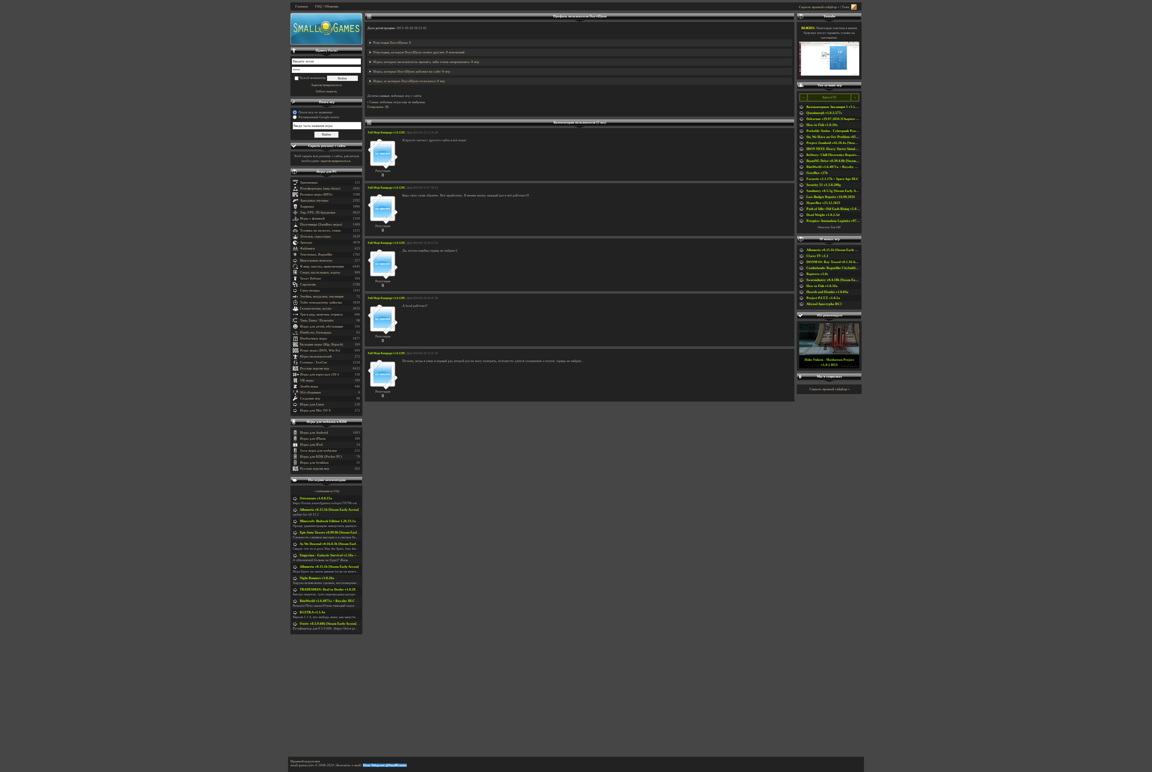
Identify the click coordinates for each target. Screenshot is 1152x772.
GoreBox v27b (817, 173)
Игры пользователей (316, 356)
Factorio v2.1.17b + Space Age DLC (832, 179)
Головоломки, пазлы (316, 308)
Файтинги (307, 248)
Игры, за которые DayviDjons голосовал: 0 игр (409, 81)
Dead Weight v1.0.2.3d (822, 215)
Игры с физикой (312, 218)
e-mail (356, 765)
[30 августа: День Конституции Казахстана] (326, 29)
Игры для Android (314, 432)
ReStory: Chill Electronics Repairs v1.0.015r (838, 155)
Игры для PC (326, 171)
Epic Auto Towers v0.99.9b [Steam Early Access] (335, 532)
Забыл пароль (326, 91)
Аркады (306, 242)
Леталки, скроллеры (315, 236)
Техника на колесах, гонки (320, 230)
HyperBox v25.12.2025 (823, 203)
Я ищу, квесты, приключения (322, 266)
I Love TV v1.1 (817, 256)
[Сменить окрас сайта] (854, 7)
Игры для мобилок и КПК (327, 421)
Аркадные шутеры (314, 200)
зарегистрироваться (335, 161)
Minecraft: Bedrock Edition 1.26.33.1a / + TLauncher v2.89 (343, 521)
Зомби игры (309, 386)
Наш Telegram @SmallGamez (385, 765)
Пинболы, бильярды (316, 332)
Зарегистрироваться (326, 85)
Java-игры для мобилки (318, 450)
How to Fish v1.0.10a (822, 125)
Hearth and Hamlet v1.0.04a (827, 292)
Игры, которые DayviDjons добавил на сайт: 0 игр (411, 71)
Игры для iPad (311, 444)
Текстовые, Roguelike (316, 254)
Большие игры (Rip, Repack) (321, 344)
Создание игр (310, 398)
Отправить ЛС (378, 107)
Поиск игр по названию (315, 112)
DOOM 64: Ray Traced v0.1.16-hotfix (834, 262)
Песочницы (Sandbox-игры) (321, 224)
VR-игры (307, 380)
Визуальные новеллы (316, 260)
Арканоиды (309, 182)
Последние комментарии (327, 480)
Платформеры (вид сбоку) (320, 188)
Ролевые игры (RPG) (316, 194)
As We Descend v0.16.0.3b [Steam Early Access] (334, 544)
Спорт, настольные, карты (320, 272)
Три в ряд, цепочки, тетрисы (321, 314)
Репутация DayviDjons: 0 (392, 42)
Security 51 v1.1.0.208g (823, 185)
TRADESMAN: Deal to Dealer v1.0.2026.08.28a (335, 589)
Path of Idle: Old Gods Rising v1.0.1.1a (835, 209)
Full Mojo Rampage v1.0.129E (386, 132)
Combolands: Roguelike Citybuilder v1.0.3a (838, 268)
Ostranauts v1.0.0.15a (316, 498)
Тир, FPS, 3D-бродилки (317, 212)
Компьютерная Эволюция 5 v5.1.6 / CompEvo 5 (842, 107)
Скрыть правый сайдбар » (819, 7)
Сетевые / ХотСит (313, 362)
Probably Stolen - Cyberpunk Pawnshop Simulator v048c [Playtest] (855, 131)
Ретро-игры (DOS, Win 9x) (320, 350)
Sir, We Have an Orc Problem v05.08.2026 (837, 137)
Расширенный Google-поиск (318, 117)
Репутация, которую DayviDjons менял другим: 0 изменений (418, 52)
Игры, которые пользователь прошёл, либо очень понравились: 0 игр (426, 62)
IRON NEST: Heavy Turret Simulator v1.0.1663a (842, 149)
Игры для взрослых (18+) (319, 374)
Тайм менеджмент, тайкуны (321, 302)
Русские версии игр (314, 368)
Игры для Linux (312, 404)
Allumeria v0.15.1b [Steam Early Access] (329, 509)
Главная (301, 6)
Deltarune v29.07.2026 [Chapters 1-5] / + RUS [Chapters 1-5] (851, 119)
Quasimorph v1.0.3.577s (824, 113)
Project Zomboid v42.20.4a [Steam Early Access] (842, 143)
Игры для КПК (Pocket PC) (321, 456)
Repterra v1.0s (817, 274)
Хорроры (307, 206)
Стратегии (308, 284)
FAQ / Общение (326, 6)
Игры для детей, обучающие (321, 326)
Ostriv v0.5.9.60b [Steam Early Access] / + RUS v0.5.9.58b (342, 623)
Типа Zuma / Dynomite (317, 320)
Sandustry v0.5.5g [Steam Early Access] (835, 191)
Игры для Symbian (314, 462)
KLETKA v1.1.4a (312, 612)
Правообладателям (305, 761)
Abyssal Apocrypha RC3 (824, 304)
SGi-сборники (310, 392)
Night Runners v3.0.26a (317, 578)
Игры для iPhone (313, 438)
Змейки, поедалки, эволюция (322, 296)
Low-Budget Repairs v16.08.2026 (830, 197)
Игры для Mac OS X (315, 410)
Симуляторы (310, 290)
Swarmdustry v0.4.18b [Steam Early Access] (838, 280)
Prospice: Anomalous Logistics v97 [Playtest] (839, 221)
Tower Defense (310, 278)
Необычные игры (313, 338)
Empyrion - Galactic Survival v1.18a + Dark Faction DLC (342, 555)
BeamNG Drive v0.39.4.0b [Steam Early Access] (841, 161)
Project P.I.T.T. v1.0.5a (823, 298)
